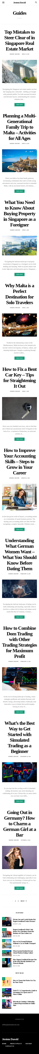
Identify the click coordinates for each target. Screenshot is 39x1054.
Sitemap (28, 1043)
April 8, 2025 (25, 230)
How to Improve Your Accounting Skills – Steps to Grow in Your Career (19, 461)
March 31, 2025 (25, 478)
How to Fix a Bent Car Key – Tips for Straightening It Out (19, 377)
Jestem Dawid (19, 2)
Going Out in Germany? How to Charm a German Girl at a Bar (19, 824)
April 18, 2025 (25, 54)
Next (22, 901)
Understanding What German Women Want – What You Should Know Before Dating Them (19, 554)
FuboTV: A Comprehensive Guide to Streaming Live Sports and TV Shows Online (25, 992)
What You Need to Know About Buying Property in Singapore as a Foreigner (19, 213)
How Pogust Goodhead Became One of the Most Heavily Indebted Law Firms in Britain (25, 961)
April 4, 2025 (25, 307)
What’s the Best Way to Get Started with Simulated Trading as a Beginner (19, 737)
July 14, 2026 (16, 955)
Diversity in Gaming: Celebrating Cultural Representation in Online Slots (24, 1003)
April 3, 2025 (25, 391)
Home (4, 1043)
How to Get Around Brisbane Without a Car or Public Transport (24, 942)
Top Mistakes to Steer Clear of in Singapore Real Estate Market (19, 40)
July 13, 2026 (16, 965)
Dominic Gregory (15, 54)
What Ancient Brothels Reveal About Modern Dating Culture (23, 952)
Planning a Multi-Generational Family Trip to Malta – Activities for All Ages (19, 127)
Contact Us (9, 1046)
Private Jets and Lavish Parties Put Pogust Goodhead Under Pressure (24, 920)
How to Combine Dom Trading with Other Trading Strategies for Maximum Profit (19, 642)
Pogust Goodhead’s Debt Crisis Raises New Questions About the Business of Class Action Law (23, 931)
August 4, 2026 (17, 923)
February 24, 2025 (25, 573)
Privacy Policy (16, 1043)
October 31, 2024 (25, 840)
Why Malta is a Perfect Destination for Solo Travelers (19, 294)
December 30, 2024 (25, 756)
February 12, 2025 (25, 661)
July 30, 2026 (16, 935)
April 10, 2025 (25, 143)
